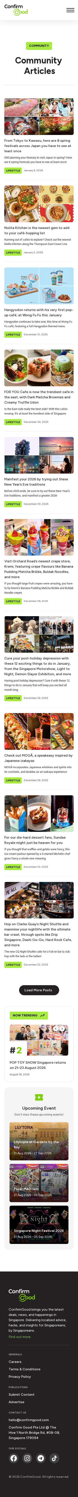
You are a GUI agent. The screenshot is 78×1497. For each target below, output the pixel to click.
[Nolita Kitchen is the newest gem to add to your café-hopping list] (39, 203)
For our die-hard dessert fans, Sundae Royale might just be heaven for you (35, 840)
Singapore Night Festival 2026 (39, 1231)
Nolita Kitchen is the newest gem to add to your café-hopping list (37, 230)
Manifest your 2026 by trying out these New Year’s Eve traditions (36, 481)
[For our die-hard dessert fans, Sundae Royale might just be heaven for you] (39, 813)
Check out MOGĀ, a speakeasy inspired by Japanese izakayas (38, 758)
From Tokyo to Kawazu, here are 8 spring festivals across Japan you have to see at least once (37, 145)
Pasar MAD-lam (26, 1189)
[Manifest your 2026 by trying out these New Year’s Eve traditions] (39, 455)
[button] (55, 1028)
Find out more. (20, 1337)
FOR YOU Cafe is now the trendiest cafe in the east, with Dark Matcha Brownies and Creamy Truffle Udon (38, 397)
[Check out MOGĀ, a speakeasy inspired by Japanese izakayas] (39, 731)
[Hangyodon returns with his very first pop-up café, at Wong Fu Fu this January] (39, 286)
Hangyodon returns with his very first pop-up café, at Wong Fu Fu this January (38, 312)
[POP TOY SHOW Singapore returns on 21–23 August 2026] (39, 1040)
